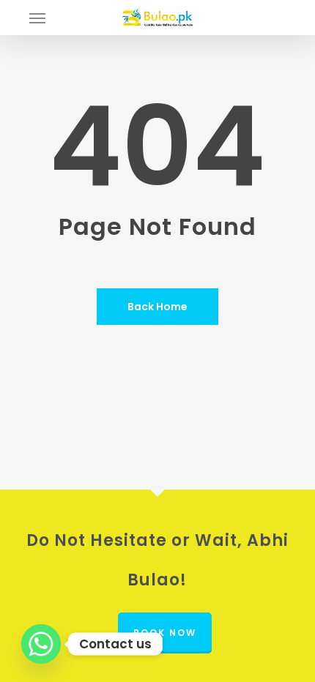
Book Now (164, 632)
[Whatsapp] (41, 644)
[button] (37, 17)
